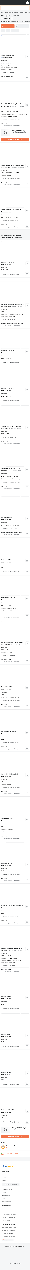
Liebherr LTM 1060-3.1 (8, 262)
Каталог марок (6, 1220)
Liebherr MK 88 (6, 560)
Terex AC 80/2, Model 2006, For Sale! (12, 165)
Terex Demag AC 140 (7, 55)
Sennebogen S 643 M (8, 597)
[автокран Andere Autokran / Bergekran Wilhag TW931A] (15, 630)
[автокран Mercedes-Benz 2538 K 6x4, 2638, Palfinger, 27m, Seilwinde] (15, 292)
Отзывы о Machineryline (8, 1217)
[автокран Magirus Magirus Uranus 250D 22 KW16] (15, 936)
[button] (27, 2)
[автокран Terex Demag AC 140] (15, 43)
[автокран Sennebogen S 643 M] (15, 586)
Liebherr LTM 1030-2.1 (8, 1110)
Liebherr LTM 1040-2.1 (8, 388)
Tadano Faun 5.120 (7, 818)
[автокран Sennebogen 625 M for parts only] (15, 414)
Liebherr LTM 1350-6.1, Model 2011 (12, 905)
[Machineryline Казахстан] (12, 2)
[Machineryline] (2, 12)
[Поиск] (27, 8)
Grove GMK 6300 (6, 687)
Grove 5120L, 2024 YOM (8, 731)
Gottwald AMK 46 (6, 517)
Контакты (4, 1180)
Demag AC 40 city (6, 863)
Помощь (4, 1177)
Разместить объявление (15, 139)
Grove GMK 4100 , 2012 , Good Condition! (14, 774)
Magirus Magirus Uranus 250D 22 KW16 (13, 948)
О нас (3, 1174)
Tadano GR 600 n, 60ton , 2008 (10, 468)
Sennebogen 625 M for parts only (11, 426)
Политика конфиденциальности (10, 1211)
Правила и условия (7, 1208)
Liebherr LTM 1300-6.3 (8, 350)
